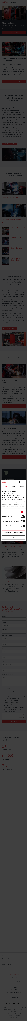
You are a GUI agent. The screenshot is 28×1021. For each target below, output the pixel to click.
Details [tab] (13, 486)
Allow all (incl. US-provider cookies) (13, 532)
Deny (13, 537)
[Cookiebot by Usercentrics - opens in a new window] (19, 482)
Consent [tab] (5, 486)
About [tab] (22, 486)
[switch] (23, 516)
